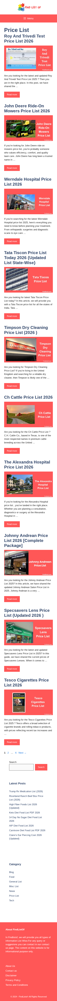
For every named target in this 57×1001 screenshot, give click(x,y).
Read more (12, 94)
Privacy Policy (13, 980)
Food (11, 877)
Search (12, 762)
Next (22, 752)
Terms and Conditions (17, 985)
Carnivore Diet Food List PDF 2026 (27, 830)
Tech (11, 900)
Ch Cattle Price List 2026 (28, 397)
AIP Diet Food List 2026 (21, 825)
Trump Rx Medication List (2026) (26, 791)
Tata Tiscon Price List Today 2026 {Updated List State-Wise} (25, 257)
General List (15, 881)
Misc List (14, 886)
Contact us (11, 970)
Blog (11, 872)
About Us (10, 966)
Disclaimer (11, 975)
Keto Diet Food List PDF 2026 (24, 812)
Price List (14, 895)
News (12, 891)
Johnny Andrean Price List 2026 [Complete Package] (26, 540)
